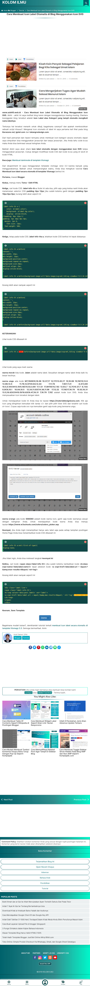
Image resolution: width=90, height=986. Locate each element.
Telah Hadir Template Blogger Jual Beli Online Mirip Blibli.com (28, 937)
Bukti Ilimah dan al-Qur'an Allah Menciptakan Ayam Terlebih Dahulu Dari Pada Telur (36, 902)
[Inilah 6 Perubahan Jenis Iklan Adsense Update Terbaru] (74, 710)
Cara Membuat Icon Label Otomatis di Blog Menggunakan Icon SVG (45, 14)
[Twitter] (34, 647)
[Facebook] (30, 647)
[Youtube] (55, 959)
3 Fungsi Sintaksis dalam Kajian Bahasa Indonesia (22, 928)
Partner (36, 953)
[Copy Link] (59, 647)
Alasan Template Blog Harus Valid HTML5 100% (21, 933)
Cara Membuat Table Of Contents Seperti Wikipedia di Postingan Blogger (15, 723)
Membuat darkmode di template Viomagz (30, 160)
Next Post (8, 799)
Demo (44, 618)
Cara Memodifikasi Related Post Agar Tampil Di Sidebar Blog (43, 752)
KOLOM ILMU (14, 2)
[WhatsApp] (42, 647)
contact (28, 692)
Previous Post (80, 799)
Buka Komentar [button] (45, 851)
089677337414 (44, 692)
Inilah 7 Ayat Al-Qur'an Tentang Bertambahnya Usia (23, 906)
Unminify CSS (63, 953)
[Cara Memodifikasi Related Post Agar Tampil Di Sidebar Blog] (45, 738)
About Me (25, 953)
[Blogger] (50, 959)
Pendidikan (45, 883)
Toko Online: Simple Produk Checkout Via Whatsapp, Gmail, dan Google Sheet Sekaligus (39, 942)
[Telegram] (51, 647)
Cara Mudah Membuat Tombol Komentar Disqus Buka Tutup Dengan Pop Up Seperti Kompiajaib (15, 753)
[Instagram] (40, 959)
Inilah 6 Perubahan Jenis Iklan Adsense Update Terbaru (73, 722)
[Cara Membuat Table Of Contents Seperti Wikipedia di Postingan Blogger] (16, 710)
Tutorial (26, 638)
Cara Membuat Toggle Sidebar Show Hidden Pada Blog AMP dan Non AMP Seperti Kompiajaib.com (73, 753)
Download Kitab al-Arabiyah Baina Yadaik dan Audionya (25, 911)
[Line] (55, 647)
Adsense (45, 872)
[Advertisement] (45, 35)
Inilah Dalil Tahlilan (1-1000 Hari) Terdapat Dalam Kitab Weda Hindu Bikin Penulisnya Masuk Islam (42, 919)
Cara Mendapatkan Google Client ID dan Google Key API (25, 915)
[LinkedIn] (47, 647)
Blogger (18, 638)
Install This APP (45, 964)
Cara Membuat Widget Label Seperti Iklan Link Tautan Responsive (43, 723)
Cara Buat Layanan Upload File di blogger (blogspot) (23, 924)
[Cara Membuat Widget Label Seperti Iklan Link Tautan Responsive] (45, 710)
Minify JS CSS (49, 953)
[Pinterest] (38, 647)
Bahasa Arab (45, 878)
